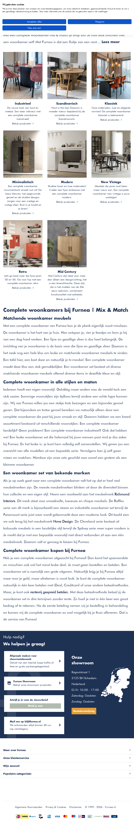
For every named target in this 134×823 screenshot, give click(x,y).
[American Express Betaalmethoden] (49, 816)
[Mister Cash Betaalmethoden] (90, 816)
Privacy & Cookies (56, 807)
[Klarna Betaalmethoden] (106, 816)
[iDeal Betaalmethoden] (22, 816)
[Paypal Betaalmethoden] (33, 816)
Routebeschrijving (83, 711)
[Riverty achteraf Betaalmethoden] (98, 816)
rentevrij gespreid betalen (49, 592)
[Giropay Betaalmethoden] (82, 816)
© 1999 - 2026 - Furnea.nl (100, 807)
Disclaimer (75, 807)
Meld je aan (35, 706)
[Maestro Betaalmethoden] (73, 816)
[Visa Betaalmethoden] (57, 816)
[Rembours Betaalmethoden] (41, 816)
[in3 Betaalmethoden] (114, 816)
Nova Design (63, 521)
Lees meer (111, 42)
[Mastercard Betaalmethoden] (65, 816)
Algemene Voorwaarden (28, 807)
